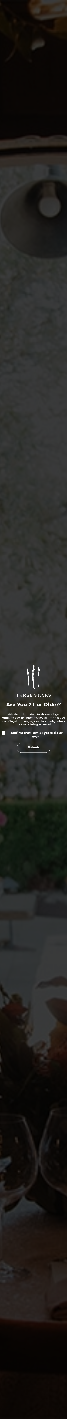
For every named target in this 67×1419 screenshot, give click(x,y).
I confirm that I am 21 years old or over (36, 734)
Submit (34, 747)
